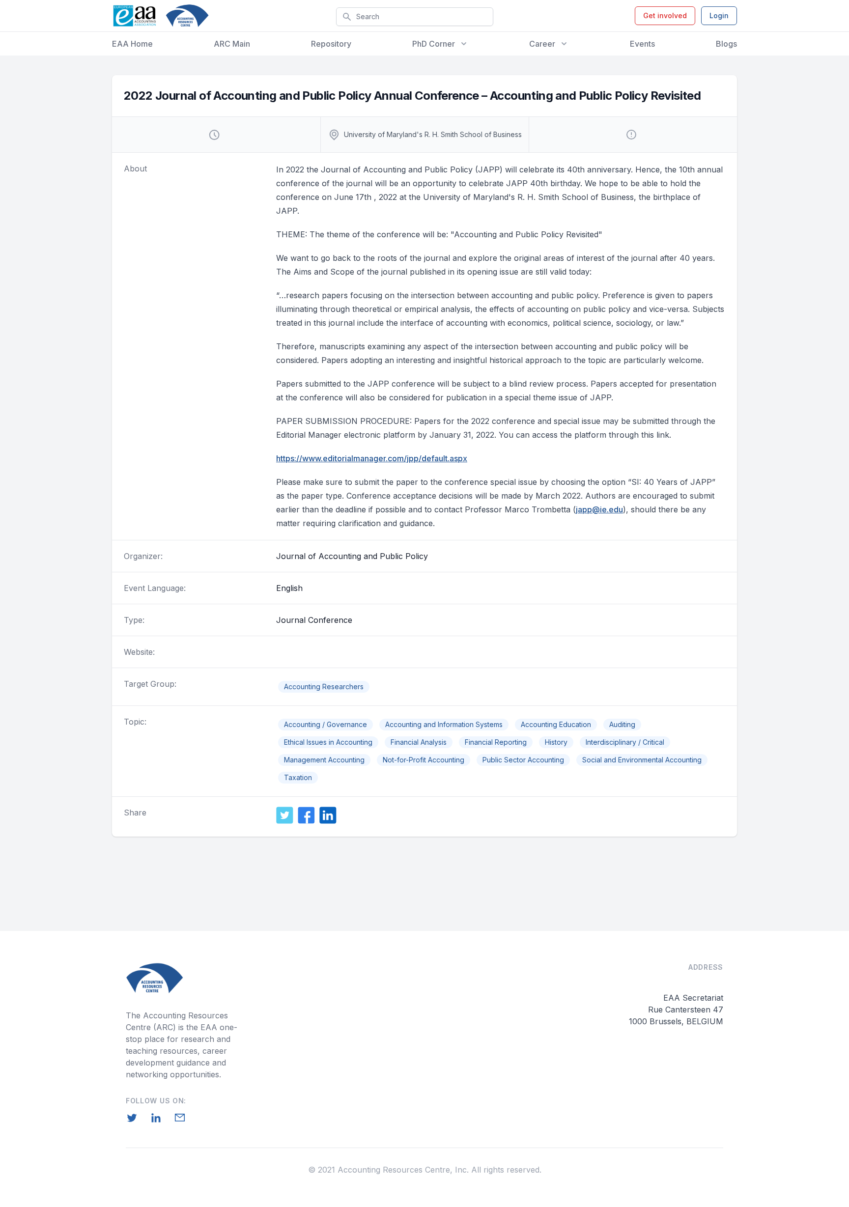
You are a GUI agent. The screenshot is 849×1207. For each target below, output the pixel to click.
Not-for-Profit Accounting (423, 760)
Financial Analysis (419, 742)
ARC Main (232, 44)
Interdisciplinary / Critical (625, 742)
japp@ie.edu (599, 509)
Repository (331, 44)
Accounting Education (556, 724)
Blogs (726, 44)
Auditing (622, 724)
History (556, 742)
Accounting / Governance (325, 724)
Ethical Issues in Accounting (328, 742)
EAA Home (132, 44)
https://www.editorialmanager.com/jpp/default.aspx (371, 458)
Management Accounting (324, 760)
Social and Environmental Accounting (642, 760)
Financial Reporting (496, 742)
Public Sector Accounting (523, 760)
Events (642, 44)
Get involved (665, 15)
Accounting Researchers (324, 686)
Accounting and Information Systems (444, 724)
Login (719, 15)
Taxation (298, 777)
